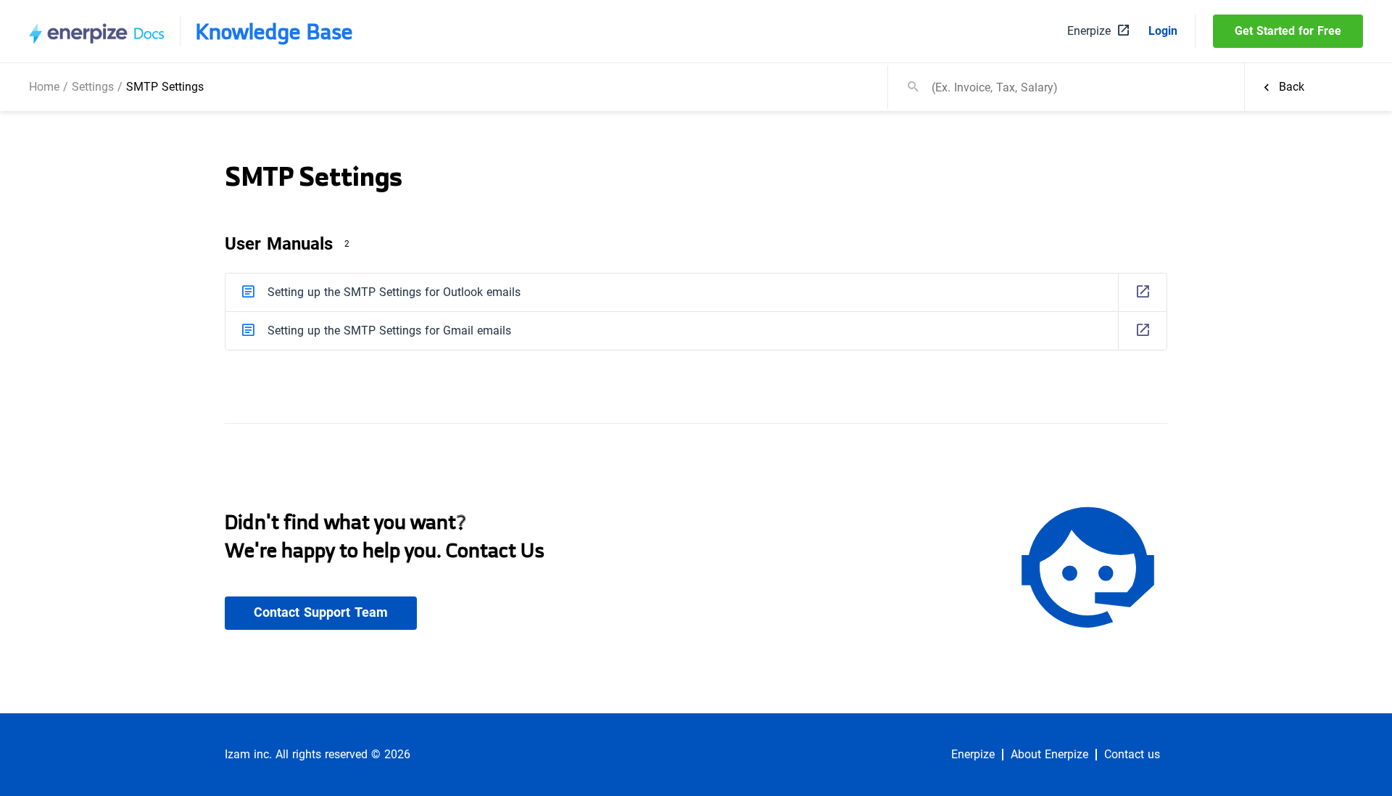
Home (44, 86)
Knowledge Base (274, 31)
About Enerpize (1049, 754)
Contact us (1132, 754)
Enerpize (973, 754)
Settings (93, 86)
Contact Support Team (321, 612)
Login (1162, 31)
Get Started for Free (1288, 31)
